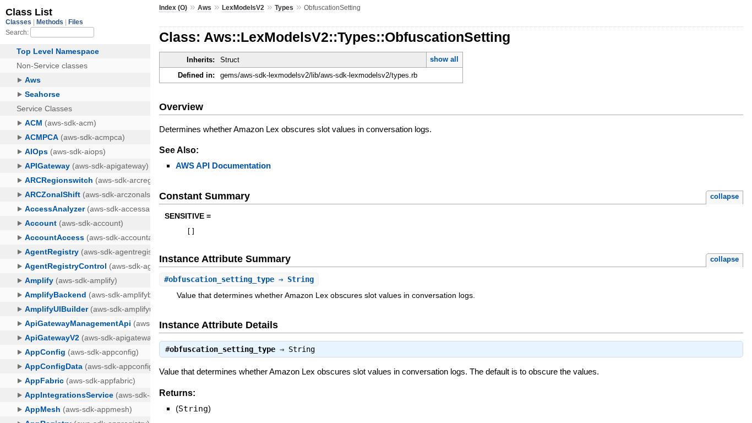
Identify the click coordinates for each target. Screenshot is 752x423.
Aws (204, 8)
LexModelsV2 (243, 8)
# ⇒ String (239, 279)
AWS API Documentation (223, 165)
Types (284, 8)
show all (444, 59)
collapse (724, 196)
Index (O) (173, 8)
